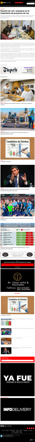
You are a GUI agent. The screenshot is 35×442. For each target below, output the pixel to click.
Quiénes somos (16, 432)
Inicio (1, 6)
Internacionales (10, 6)
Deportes (27, 6)
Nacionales (6, 6)
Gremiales (17, 6)
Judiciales (14, 6)
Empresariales (21, 6)
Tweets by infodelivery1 (4, 397)
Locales (3, 6)
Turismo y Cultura (31, 6)
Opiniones (24, 6)
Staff (12, 432)
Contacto (21, 432)
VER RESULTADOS (17, 267)
